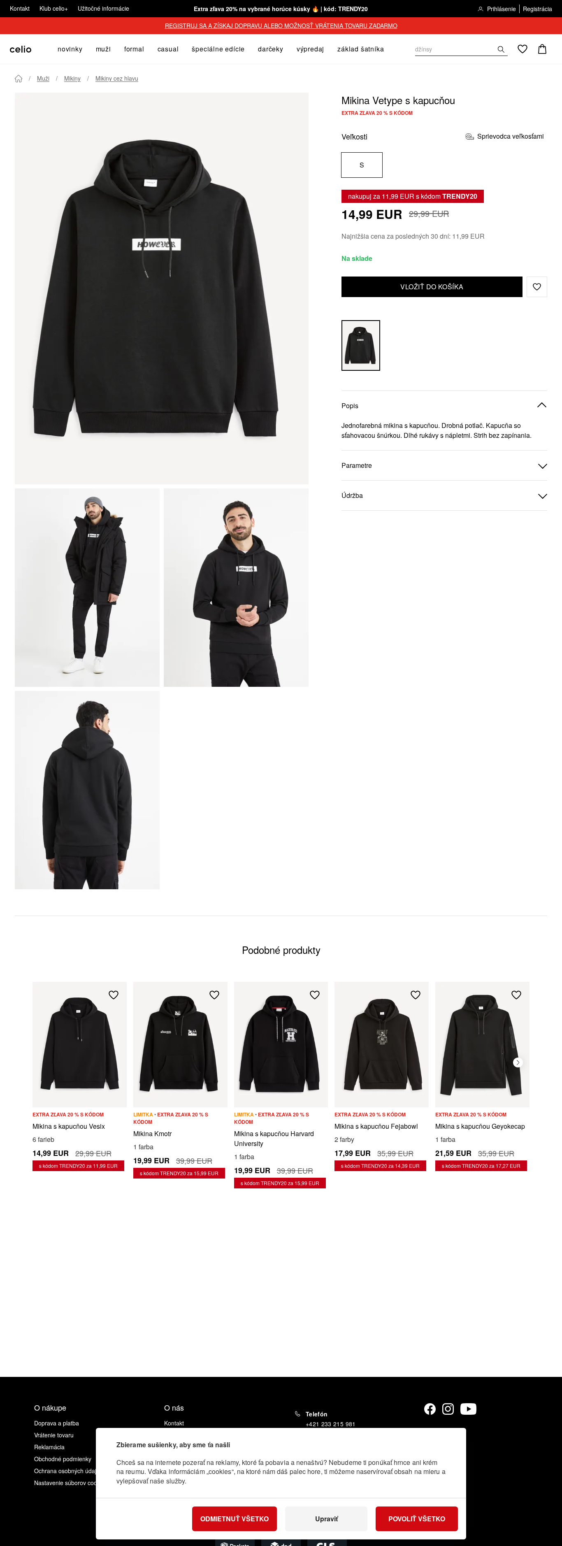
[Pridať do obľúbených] (113, 995)
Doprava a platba (56, 1423)
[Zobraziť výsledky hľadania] (501, 49)
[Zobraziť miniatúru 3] (87, 790)
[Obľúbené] (522, 49)
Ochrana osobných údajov (68, 1471)
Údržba (352, 495)
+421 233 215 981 (331, 1424)
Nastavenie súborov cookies (70, 1483)
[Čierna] (360, 345)
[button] (537, 287)
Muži (43, 78)
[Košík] (542, 49)
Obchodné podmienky (62, 1459)
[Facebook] (430, 1409)
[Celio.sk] (20, 49)
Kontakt (20, 8)
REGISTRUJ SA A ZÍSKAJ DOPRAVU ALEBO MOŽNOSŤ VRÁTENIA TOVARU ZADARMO (281, 25)
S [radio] (362, 165)
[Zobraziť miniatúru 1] (87, 587)
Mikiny (72, 78)
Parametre (356, 465)
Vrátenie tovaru (54, 1435)
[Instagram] (448, 1409)
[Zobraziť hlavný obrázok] (162, 288)
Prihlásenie (501, 9)
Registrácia (537, 9)
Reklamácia (49, 1447)
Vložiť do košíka (432, 286)
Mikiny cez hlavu (116, 78)
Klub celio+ (53, 8)
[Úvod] (18, 78)
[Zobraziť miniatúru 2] (236, 587)
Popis (349, 405)
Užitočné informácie (103, 8)
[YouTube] (468, 1409)
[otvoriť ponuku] (85, 49)
